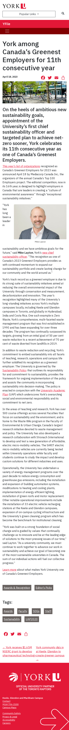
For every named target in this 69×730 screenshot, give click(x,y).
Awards (8, 611)
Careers (7, 723)
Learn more (9, 569)
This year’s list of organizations (21, 166)
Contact (6, 701)
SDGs (36, 611)
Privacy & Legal (10, 716)
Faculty (22, 611)
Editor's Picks (44, 587)
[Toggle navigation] (7, 31)
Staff (48, 611)
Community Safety (12, 713)
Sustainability (12, 619)
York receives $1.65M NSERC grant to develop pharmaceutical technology (19, 651)
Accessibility (9, 719)
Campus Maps (9, 707)
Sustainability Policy (15, 370)
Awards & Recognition (17, 587)
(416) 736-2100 (11, 704)
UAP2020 (32, 619)
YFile (6, 24)
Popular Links (28, 14)
